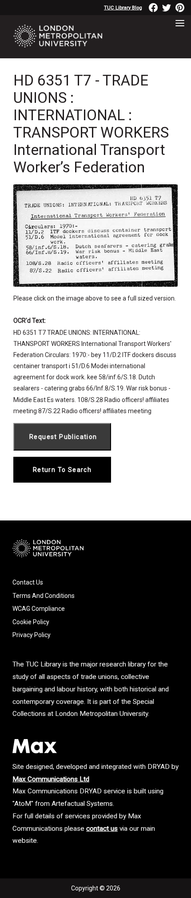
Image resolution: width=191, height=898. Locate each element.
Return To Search (62, 469)
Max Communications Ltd (50, 779)
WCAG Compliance (38, 608)
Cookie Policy (30, 622)
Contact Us (27, 582)
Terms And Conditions (43, 595)
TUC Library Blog (123, 8)
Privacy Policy (31, 634)
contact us (102, 829)
